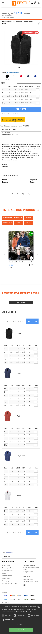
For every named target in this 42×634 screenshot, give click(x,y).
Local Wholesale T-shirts (9, 583)
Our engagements (7, 581)
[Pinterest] (23, 193)
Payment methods (7, 570)
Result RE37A (6, 133)
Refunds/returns (7, 576)
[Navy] (28, 76)
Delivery (4, 573)
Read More (29, 612)
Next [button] (38, 49)
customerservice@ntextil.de (31, 567)
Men (18, 223)
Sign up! (7, 556)
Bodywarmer (7, 223)
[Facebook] (12, 193)
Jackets (28, 217)
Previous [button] (5, 49)
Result (4, 21)
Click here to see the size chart (29, 83)
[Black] (7, 76)
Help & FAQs (6, 578)
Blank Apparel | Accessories (12, 217)
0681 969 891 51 (28, 576)
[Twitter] (17, 193)
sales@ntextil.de (28, 572)
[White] (14, 76)
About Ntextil (6, 565)
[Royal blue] (35, 76)
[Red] (21, 76)
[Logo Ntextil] (21, 3)
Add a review (21, 302)
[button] (32, 3)
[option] (21, 48)
